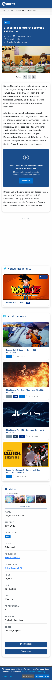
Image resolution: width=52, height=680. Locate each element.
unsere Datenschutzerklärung (33, 672)
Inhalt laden (26, 181)
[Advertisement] (26, 240)
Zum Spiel (27, 651)
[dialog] (26, 673)
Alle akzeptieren (42, 676)
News (10, 10)
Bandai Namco (12, 557)
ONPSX (10, 4)
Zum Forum (27, 644)
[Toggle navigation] (47, 4)
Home (3, 10)
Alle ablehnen (28, 676)
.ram (9, 36)
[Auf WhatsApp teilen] (34, 77)
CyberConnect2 (12, 568)
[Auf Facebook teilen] (29, 77)
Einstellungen (7, 676)
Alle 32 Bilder (25, 506)
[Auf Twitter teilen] (25, 77)
